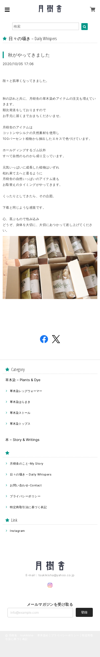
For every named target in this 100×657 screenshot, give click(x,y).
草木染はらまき (20, 402)
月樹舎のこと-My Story (26, 463)
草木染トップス (20, 424)
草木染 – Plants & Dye (23, 380)
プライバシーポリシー (25, 496)
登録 (84, 612)
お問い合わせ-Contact (26, 485)
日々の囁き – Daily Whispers (30, 474)
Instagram (17, 531)
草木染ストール (20, 413)
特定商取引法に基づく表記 (28, 507)
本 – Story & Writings (22, 439)
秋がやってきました (29, 55)
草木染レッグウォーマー (26, 391)
